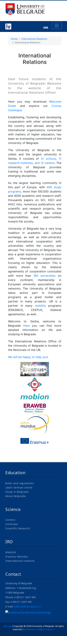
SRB (45, 27)
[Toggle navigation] (57, 25)
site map (7, 626)
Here (26, 325)
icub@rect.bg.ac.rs (45, 629)
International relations (20, 560)
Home (14, 38)
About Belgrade (15, 496)
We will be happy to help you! (28, 357)
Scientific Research (17, 528)
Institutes (11, 524)
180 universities (44, 275)
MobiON (10, 552)
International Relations (34, 38)
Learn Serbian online (19, 487)
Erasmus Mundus (16, 556)
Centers (10, 519)
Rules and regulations (19, 483)
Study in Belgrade (17, 491)
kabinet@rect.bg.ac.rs (27, 606)
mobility (40, 305)
